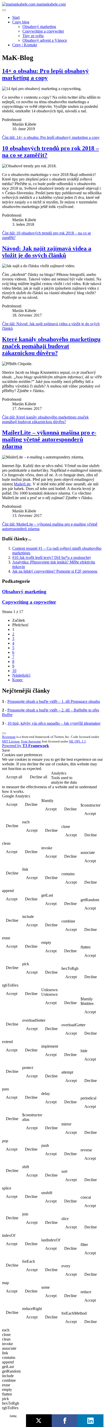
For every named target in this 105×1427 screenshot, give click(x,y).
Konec (17, 680)
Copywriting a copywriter (43, 31)
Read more (90, 777)
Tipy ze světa (33, 36)
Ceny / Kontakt (24, 45)
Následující (21, 675)
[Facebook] (65, 1420)
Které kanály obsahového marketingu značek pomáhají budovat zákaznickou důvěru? (51, 346)
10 (14, 670)
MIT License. (11, 741)
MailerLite (22, 484)
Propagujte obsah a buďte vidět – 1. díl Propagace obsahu (53, 701)
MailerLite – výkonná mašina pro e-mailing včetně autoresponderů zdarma (49, 439)
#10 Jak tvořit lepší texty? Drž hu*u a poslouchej (51, 557)
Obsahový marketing (39, 26)
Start (16, 17)
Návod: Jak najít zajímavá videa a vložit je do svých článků (46, 252)
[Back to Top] (4, 733)
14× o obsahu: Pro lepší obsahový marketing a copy (45, 74)
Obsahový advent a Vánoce (44, 40)
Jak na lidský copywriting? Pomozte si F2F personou (54, 571)
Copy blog (20, 22)
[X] (39, 1420)
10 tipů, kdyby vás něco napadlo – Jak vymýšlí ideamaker (53, 723)
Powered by (25, 746)
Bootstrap (9, 737)
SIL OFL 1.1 (77, 741)
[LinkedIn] (91, 1420)
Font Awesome (31, 741)
